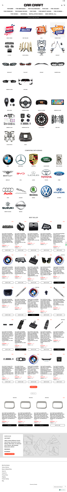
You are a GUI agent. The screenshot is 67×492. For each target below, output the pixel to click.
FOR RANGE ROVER (21, 11)
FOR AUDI (45, 8)
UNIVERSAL (24, 14)
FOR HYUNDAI (58, 11)
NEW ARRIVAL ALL (50, 14)
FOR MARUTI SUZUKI (45, 11)
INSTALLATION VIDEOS (36, 14)
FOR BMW (10, 8)
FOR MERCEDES (21, 8)
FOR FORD (33, 11)
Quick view (8, 231)
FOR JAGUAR (55, 8)
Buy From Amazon (6, 465)
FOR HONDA (14, 14)
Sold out (59, 282)
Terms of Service (5, 467)
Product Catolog (5, 478)
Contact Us (4, 473)
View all (33, 393)
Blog (3, 480)
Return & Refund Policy (7, 469)
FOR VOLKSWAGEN (34, 8)
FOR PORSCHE (8, 11)
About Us (4, 471)
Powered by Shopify (33, 484)
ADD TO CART (7, 250)
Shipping (4, 476)
